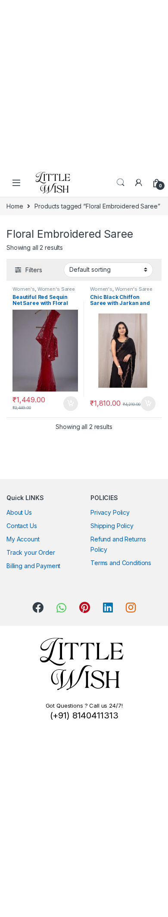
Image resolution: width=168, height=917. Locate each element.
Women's (23, 289)
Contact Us (21, 525)
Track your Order (30, 552)
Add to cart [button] (70, 403)
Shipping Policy (112, 525)
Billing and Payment (33, 565)
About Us (19, 512)
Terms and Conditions (120, 562)
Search (120, 182)
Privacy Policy (110, 512)
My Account (23, 539)
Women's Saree (56, 289)
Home (14, 206)
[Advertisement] (84, 84)
